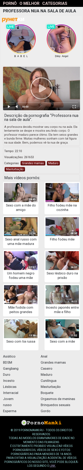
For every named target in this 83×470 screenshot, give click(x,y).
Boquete (47, 393)
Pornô (10, 3)
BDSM (7, 362)
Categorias (54, 3)
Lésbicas (10, 387)
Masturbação (15, 169)
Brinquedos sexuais (55, 405)
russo (7, 405)
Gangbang (11, 368)
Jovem (8, 399)
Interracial (10, 393)
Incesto (9, 381)
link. (53, 465)
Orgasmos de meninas (58, 399)
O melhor (29, 3)
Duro (6, 375)
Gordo (45, 411)
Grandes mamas (33, 163)
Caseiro (46, 368)
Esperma (9, 411)
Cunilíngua (48, 381)
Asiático (9, 356)
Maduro (53, 163)
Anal (44, 356)
